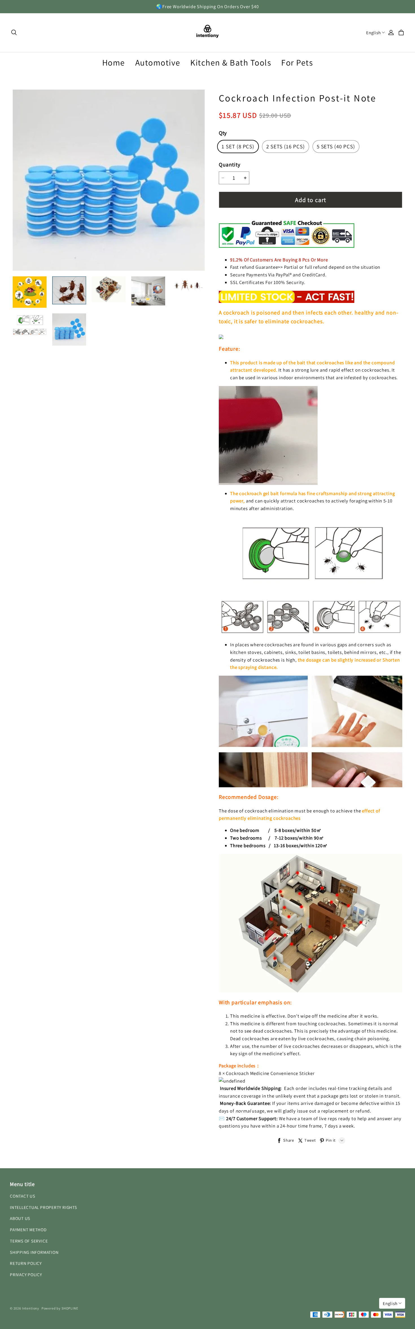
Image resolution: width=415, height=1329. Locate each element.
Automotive (157, 62)
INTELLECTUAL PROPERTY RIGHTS (43, 1207)
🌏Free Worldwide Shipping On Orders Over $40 (207, 6)
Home (113, 62)
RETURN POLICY (26, 1263)
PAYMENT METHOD (28, 1229)
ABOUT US (20, 1218)
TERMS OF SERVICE (29, 1241)
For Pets (297, 62)
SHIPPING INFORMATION (34, 1252)
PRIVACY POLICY (26, 1274)
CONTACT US (22, 1196)
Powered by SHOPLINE (60, 1308)
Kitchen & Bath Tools (230, 62)
